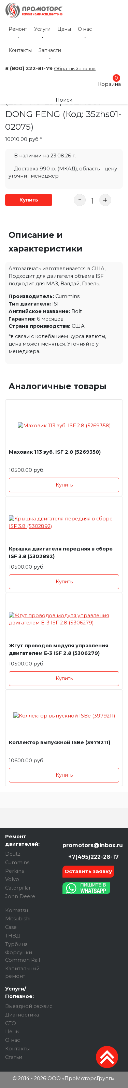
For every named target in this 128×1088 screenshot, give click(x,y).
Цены (64, 29)
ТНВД (12, 936)
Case (11, 927)
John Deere (20, 896)
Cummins (17, 862)
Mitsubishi (17, 919)
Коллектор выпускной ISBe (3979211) (59, 742)
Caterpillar (18, 888)
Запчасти (50, 50)
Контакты (20, 50)
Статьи (13, 1057)
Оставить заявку (88, 871)
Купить (28, 200)
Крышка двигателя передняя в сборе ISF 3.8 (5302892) (61, 552)
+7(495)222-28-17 (93, 857)
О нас (85, 29)
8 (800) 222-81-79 (29, 68)
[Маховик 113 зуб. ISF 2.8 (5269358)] (64, 426)
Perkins (14, 871)
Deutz (12, 854)
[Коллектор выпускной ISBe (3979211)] (64, 716)
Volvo (12, 879)
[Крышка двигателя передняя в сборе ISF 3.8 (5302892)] (64, 522)
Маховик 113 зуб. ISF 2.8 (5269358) (55, 452)
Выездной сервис (28, 1006)
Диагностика (22, 1015)
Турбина (16, 944)
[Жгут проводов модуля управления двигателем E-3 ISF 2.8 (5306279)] (64, 619)
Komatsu (16, 910)
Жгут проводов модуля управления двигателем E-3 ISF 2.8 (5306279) (58, 649)
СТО (10, 1023)
